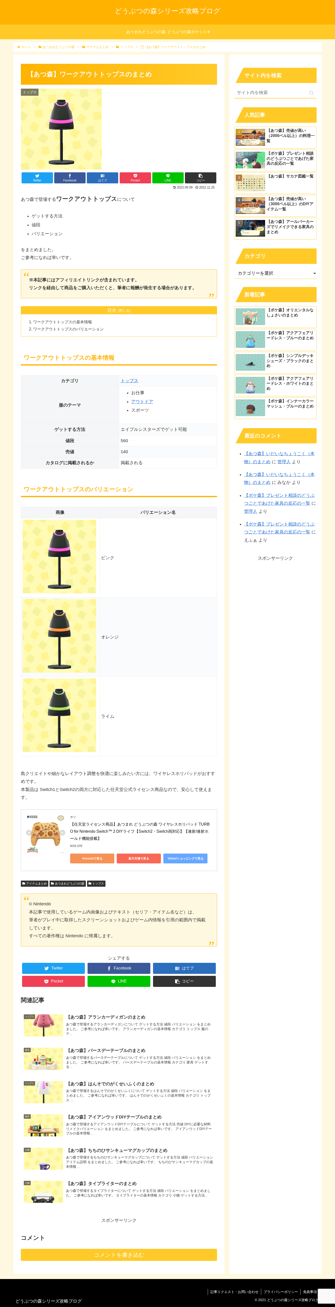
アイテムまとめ (36, 883)
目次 (111, 310)
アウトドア (142, 401)
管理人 (284, 461)
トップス (129, 380)
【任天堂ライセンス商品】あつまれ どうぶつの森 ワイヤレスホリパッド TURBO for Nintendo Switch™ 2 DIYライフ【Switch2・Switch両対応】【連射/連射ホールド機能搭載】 (140, 831)
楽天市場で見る (139, 858)
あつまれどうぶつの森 (69, 883)
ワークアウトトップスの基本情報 (62, 322)
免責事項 (310, 1292)
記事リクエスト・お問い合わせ (234, 1292)
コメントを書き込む (119, 1255)
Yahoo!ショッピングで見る (186, 858)
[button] (311, 93)
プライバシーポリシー (281, 1292)
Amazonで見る (92, 858)
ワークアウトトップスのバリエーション (68, 329)
